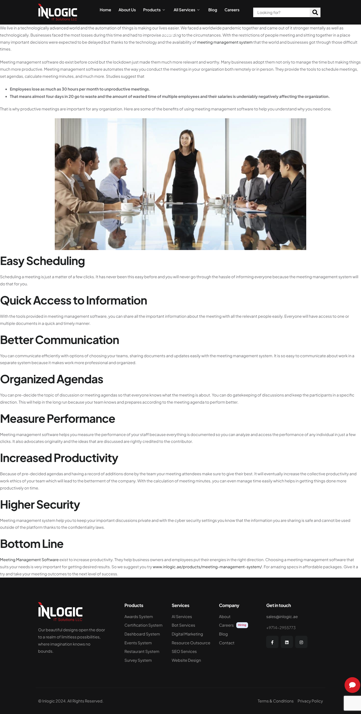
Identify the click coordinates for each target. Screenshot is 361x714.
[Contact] (239, 644)
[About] (239, 617)
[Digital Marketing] (192, 635)
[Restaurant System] (145, 652)
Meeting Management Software (29, 559)
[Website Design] (192, 661)
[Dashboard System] (145, 635)
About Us (127, 10)
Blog (212, 10)
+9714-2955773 (281, 627)
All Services (184, 10)
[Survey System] (145, 661)
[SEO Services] (192, 652)
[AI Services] (192, 617)
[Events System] (145, 644)
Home (105, 10)
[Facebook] (272, 642)
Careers (231, 10)
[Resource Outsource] (192, 644)
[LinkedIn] (287, 642)
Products (152, 10)
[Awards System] (145, 617)
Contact (170, 34)
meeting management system (224, 42)
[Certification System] (145, 626)
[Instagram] (301, 642)
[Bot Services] (192, 626)
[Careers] (239, 626)
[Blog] (239, 635)
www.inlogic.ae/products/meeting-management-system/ (207, 566)
